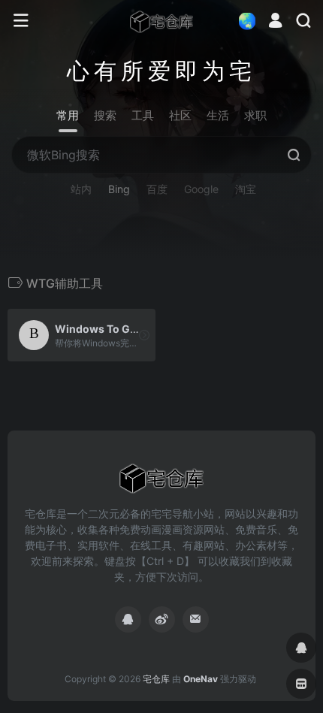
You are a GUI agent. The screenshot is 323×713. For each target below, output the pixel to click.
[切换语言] (242, 20)
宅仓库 (156, 678)
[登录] (275, 22)
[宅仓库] (161, 21)
